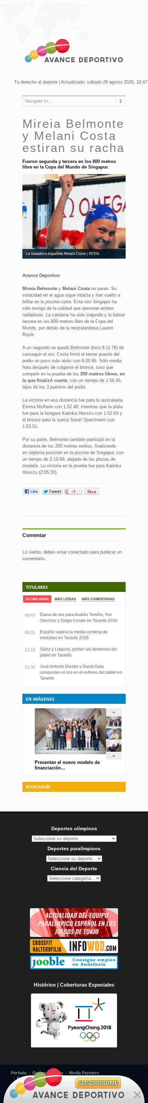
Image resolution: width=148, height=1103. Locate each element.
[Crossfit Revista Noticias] (74, 951)
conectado (78, 552)
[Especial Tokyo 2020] (74, 935)
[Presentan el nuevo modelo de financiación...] (113, 726)
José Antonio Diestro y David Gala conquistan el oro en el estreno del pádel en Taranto (81, 672)
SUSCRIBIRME (98, 1083)
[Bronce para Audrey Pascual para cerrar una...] (113, 750)
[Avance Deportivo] (74, 51)
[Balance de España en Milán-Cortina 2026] (113, 738)
